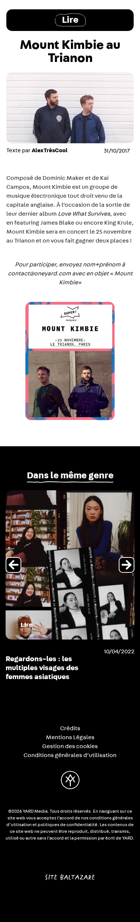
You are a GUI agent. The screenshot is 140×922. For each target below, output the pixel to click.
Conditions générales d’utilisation (70, 755)
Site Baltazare (70, 874)
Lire (70, 20)
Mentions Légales (70, 737)
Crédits (70, 728)
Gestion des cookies (70, 746)
